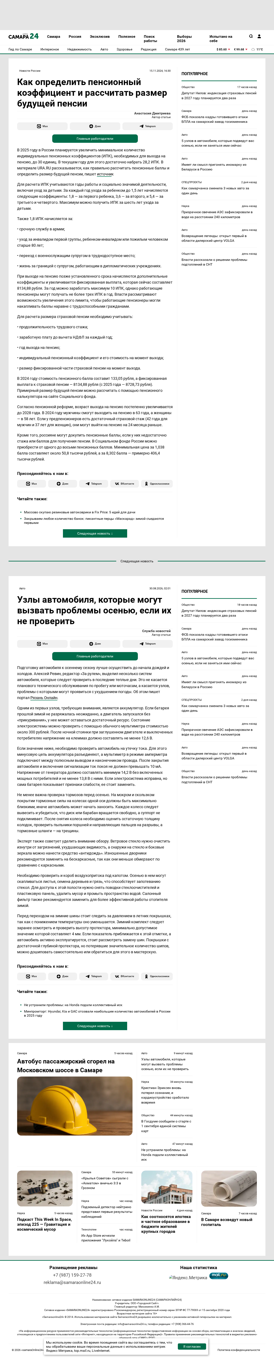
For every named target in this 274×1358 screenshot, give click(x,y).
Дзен (98, 126)
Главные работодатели (95, 139)
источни (104, 174)
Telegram (150, 126)
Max (45, 126)
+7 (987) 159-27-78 (72, 1275)
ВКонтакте (127, 483)
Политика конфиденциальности (238, 1350)
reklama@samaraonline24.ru (72, 1282)
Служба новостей (156, 631)
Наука (185, 206)
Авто (185, 134)
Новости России (29, 70)
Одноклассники (159, 483)
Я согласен (192, 1346)
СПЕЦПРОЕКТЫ (192, 182)
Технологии (89, 1229)
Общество (188, 87)
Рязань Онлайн (43, 697)
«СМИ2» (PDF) (146, 1337)
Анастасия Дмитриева (152, 113)
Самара (186, 111)
